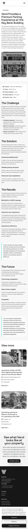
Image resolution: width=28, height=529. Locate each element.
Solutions (3, 477)
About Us (3, 493)
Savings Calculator (6, 504)
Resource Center (5, 501)
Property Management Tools (8, 479)
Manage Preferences (14, 525)
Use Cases (4, 483)
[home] (3, 3)
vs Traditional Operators (7, 486)
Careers (3, 495)
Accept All (14, 517)
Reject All (14, 521)
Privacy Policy (22, 513)
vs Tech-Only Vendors (6, 487)
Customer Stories (5, 503)
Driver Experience (5, 482)
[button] (24, 3)
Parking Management (6, 480)
